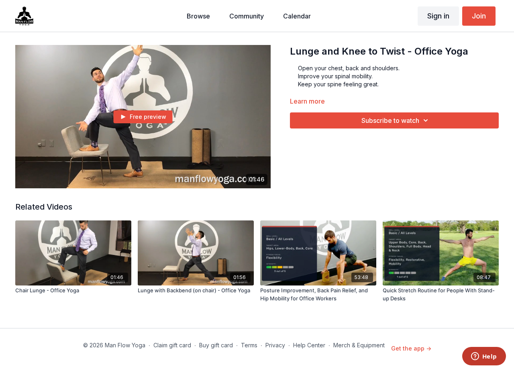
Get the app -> (411, 348)
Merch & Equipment (359, 345)
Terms (249, 345)
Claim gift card (172, 345)
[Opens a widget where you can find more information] (484, 357)
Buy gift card (216, 345)
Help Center (309, 345)
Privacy (275, 345)
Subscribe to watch (390, 120)
